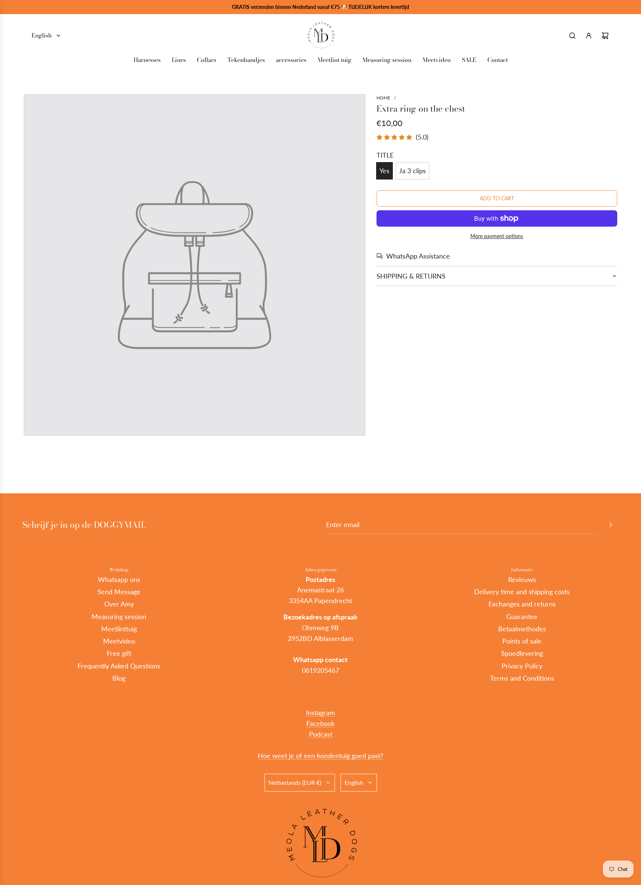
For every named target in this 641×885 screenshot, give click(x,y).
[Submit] (610, 525)
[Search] (572, 35)
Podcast (320, 734)
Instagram (320, 712)
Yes (384, 171)
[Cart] (605, 35)
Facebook (320, 723)
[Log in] (589, 35)
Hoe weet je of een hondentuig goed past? (320, 755)
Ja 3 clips (412, 171)
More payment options (496, 236)
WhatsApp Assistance (418, 256)
